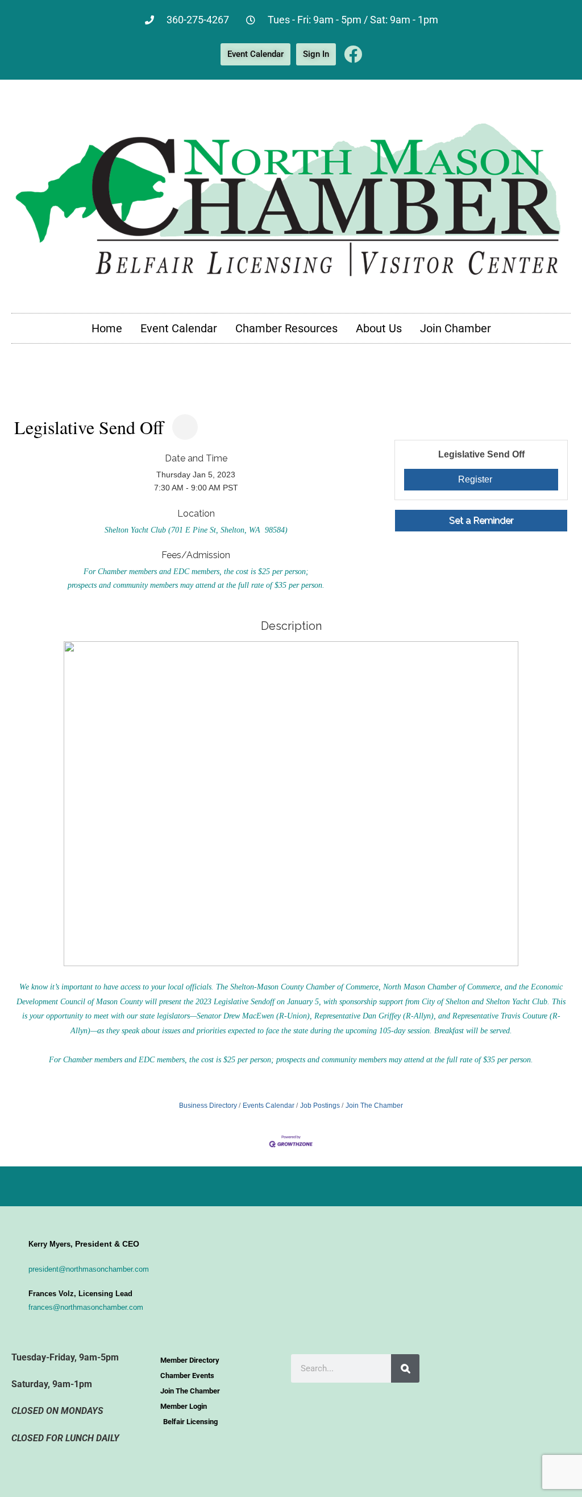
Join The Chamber (374, 1106)
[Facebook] (353, 54)
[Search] (405, 1368)
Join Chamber (455, 328)
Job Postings (320, 1106)
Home (107, 328)
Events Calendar (268, 1106)
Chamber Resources (286, 328)
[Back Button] (18, 406)
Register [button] (475, 479)
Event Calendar (178, 328)
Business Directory (208, 1106)
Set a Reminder (481, 520)
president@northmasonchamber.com (88, 1269)
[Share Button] (185, 427)
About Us (379, 328)
